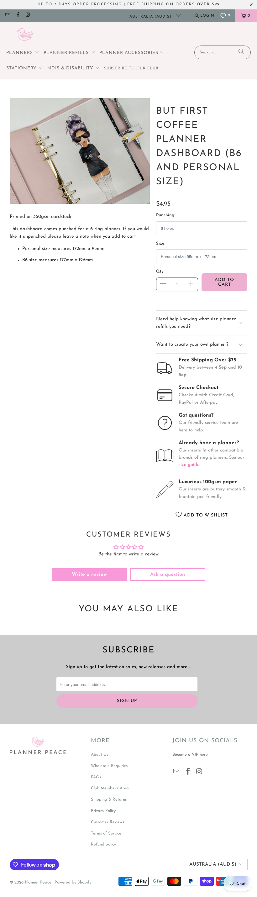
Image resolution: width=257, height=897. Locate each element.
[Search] (241, 52)
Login (207, 16)
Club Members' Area (110, 788)
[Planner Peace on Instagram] (27, 16)
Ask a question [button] (167, 574)
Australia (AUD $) (151, 17)
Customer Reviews (107, 822)
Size (160, 243)
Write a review (89, 574)
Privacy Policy (103, 811)
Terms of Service (106, 833)
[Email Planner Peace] (7, 16)
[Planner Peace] (25, 35)
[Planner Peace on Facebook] (17, 16)
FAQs (96, 777)
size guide (189, 464)
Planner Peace (39, 882)
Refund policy (103, 844)
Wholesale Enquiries (109, 766)
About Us (99, 755)
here (204, 755)
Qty (160, 271)
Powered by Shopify (73, 882)
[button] (22, 53)
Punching (165, 215)
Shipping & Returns (109, 799)
